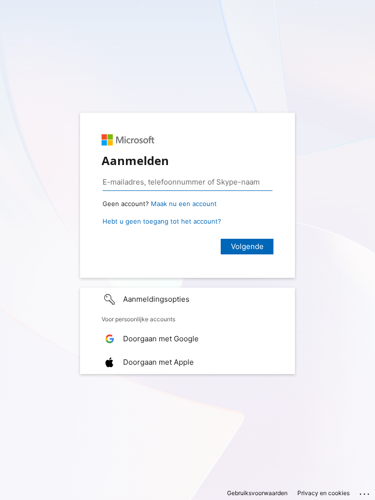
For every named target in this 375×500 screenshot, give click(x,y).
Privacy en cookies (323, 493)
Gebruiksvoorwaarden (257, 493)
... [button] (365, 492)
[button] (187, 299)
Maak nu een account (184, 204)
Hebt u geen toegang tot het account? (162, 221)
